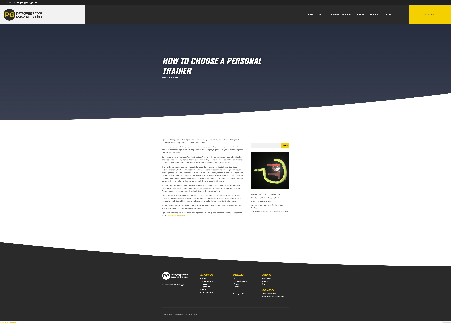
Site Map (194, 314)
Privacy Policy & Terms (182, 314)
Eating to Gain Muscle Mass (261, 201)
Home (310, 15)
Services (375, 15)
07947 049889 (14, 3)
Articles (204, 278)
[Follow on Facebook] (233, 293)
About (322, 15)
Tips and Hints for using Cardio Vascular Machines (269, 211)
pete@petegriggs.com (28, 3)
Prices (360, 15)
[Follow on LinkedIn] (243, 293)
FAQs (204, 289)
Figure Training (207, 292)
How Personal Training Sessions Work (265, 198)
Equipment (206, 287)
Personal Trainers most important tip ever (266, 194)
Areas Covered (167, 314)
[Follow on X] (238, 293)
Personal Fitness (170, 78)
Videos (204, 284)
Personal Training (341, 15)
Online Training (207, 281)
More (388, 15)
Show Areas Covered (8, 322)
